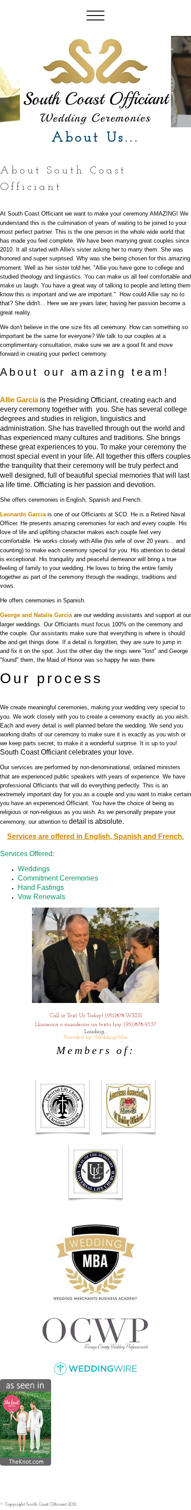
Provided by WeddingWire (96, 1037)
